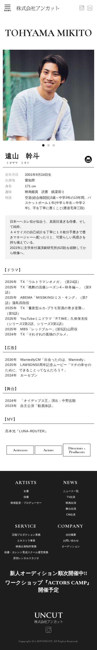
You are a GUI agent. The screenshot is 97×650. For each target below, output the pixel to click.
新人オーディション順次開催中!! (48, 573)
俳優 (26, 497)
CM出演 (70, 514)
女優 (26, 491)
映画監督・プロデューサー (26, 502)
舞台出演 (71, 508)
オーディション (71, 546)
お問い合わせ (71, 540)
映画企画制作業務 (26, 546)
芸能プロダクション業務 (26, 534)
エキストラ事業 (26, 540)
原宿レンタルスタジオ (26, 558)
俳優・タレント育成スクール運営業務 (26, 552)
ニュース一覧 (71, 491)
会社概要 (71, 534)
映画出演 (71, 502)
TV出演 (71, 497)
